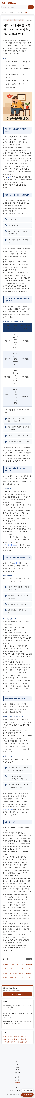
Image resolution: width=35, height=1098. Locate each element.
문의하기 (19, 12)
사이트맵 (17, 1072)
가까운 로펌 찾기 (27, 1090)
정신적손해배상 (8, 809)
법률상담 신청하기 (27, 1095)
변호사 (10, 177)
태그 (6, 12)
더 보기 (29, 959)
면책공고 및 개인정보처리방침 (17, 1090)
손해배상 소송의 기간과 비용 (15, 84)
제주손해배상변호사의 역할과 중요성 (18, 62)
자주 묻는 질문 (11, 87)
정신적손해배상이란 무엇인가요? (16, 65)
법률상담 (17, 563)
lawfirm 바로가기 (17, 994)
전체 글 (17, 1067)
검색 (31, 7)
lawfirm (26, 12)
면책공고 (12, 12)
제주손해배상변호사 (9, 545)
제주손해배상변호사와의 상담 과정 (17, 81)
